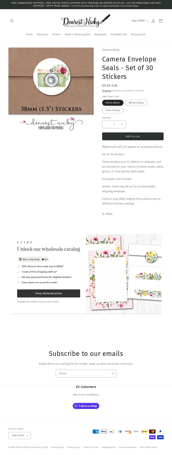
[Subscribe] (112, 373)
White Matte (113, 102)
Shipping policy (109, 447)
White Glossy (136, 102)
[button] (12, 21)
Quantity (106, 118)
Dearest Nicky (22, 447)
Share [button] (109, 214)
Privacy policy (73, 447)
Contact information (128, 447)
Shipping (106, 91)
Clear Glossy (113, 110)
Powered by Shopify (39, 447)
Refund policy (57, 447)
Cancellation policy (148, 447)
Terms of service (91, 447)
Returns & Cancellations (86, 394)
